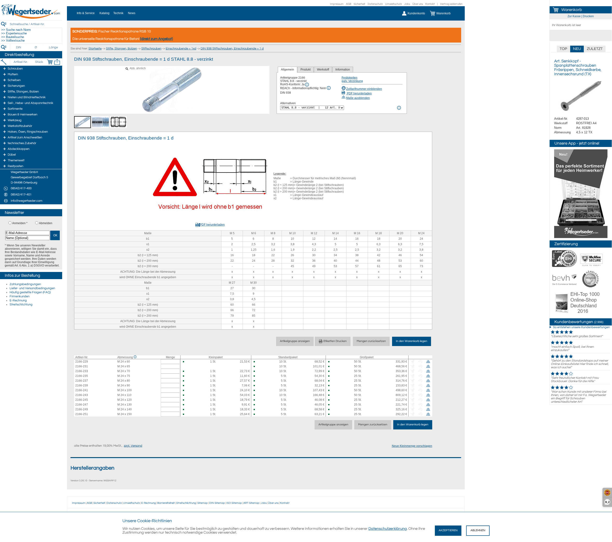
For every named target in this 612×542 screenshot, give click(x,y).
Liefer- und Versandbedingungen (32, 288)
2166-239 (81, 385)
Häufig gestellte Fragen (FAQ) (30, 292)
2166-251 (81, 414)
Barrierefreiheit (166, 503)
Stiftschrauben (151, 48)
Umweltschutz (393, 4)
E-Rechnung (18, 300)
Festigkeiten (349, 77)
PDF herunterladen (359, 93)
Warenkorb (571, 10)
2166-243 (81, 395)
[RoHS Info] (307, 85)
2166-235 (81, 376)
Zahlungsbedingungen (25, 284)
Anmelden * (19, 223)
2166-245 (81, 399)
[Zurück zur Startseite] (31, 18)
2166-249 (81, 409)
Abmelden (45, 223)
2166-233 (81, 371)
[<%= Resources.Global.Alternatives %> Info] (399, 108)
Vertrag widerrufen (451, 4)
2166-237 (81, 380)
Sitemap (202, 503)
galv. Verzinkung (352, 81)
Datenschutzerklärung (387, 529)
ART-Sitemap (251, 503)
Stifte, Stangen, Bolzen (121, 48)
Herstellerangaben (92, 468)
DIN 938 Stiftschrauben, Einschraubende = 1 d (232, 48)
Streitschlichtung (21, 304)
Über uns (417, 4)
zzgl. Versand (133, 445)
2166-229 (81, 361)
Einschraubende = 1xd (181, 48)
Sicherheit (359, 4)
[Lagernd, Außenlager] (185, 361)
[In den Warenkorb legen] (50, 62)
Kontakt (430, 4)
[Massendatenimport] (57, 62)
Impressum (337, 4)
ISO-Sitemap (234, 503)
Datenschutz (375, 4)
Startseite (95, 48)
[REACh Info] (329, 88)
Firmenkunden (19, 296)
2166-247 (81, 404)
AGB (348, 4)
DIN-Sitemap (217, 503)
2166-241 (81, 390)
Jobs (407, 4)
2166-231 (81, 366)
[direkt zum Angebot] (156, 39)
